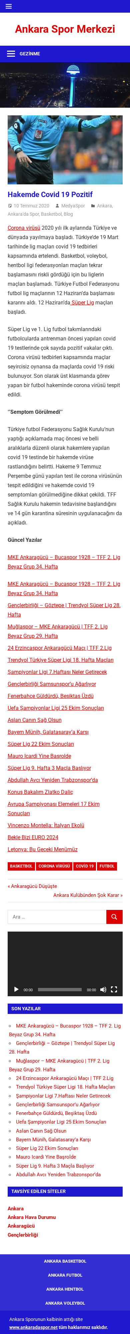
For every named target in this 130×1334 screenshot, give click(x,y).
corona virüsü (54, 866)
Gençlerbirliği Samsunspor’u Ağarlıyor (52, 684)
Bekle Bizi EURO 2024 (33, 837)
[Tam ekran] (114, 989)
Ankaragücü (21, 1226)
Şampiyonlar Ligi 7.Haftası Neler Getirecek (57, 672)
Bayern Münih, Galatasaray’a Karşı (48, 732)
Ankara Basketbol (65, 1261)
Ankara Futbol (65, 1275)
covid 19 (85, 866)
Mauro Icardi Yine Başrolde (39, 756)
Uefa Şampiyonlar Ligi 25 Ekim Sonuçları (56, 708)
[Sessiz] (103, 989)
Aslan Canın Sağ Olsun (35, 720)
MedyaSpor (73, 205)
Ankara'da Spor (23, 214)
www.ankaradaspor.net (33, 1327)
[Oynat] (16, 989)
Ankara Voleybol (65, 1303)
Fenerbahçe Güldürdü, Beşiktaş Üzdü (51, 696)
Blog (68, 214)
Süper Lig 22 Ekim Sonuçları (41, 744)
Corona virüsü (24, 228)
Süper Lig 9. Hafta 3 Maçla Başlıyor (49, 768)
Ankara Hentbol (65, 1289)
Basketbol (51, 214)
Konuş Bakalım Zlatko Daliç (40, 792)
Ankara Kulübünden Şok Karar (86, 895)
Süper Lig (82, 302)
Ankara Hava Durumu (32, 1217)
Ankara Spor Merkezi (65, 29)
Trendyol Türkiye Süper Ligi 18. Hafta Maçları (61, 660)
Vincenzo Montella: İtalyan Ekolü (46, 825)
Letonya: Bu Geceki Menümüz (43, 849)
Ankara (104, 205)
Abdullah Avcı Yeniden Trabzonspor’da (53, 780)
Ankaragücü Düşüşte (34, 886)
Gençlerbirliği (23, 1235)
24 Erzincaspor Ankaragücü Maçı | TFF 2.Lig (60, 648)
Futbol (107, 866)
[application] (65, 964)
